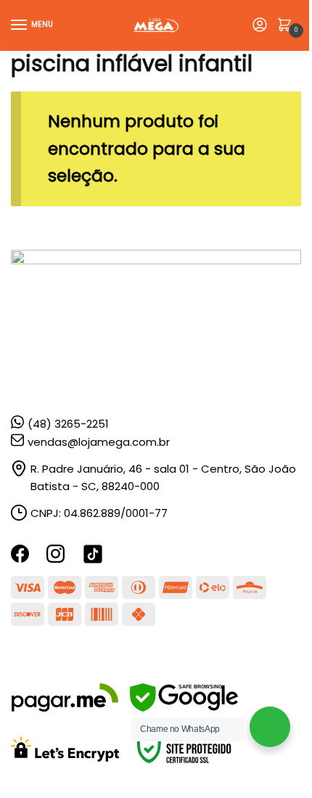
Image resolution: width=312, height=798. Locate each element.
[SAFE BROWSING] (184, 707)
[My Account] (259, 26)
